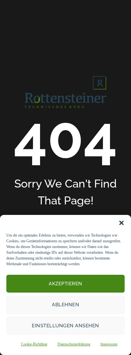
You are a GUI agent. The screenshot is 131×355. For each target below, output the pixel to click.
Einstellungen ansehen (65, 326)
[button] (121, 223)
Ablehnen (65, 305)
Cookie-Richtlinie (34, 344)
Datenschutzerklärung (74, 344)
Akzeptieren (65, 284)
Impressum (108, 344)
